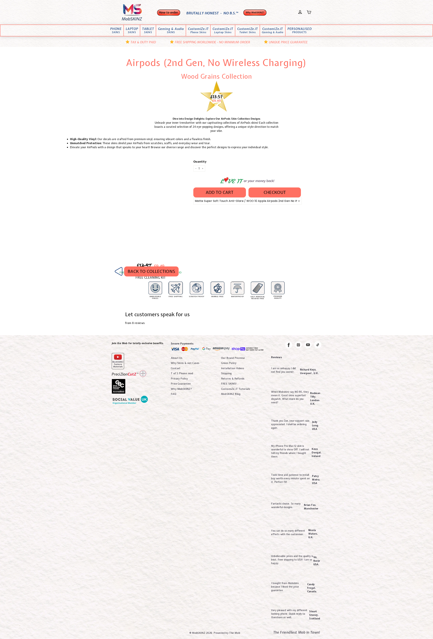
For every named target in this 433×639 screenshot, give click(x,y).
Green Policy (228, 363)
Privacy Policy (179, 378)
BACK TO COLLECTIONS (151, 271)
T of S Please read (182, 373)
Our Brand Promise (233, 358)
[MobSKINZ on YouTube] (308, 345)
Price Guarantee (181, 383)
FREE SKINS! (229, 383)
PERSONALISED (299, 30)
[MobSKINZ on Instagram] (298, 345)
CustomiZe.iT (198, 30)
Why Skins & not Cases (185, 363)
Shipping (226, 373)
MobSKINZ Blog (231, 394)
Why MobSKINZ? (181, 389)
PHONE (116, 30)
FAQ (173, 394)
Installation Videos (232, 368)
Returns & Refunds (233, 378)
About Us (176, 358)
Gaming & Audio (171, 30)
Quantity (200, 161)
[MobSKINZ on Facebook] (288, 345)
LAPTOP (132, 30)
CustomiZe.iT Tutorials (235, 389)
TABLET (148, 30)
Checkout (275, 192)
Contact (176, 368)
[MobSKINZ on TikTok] (317, 345)
